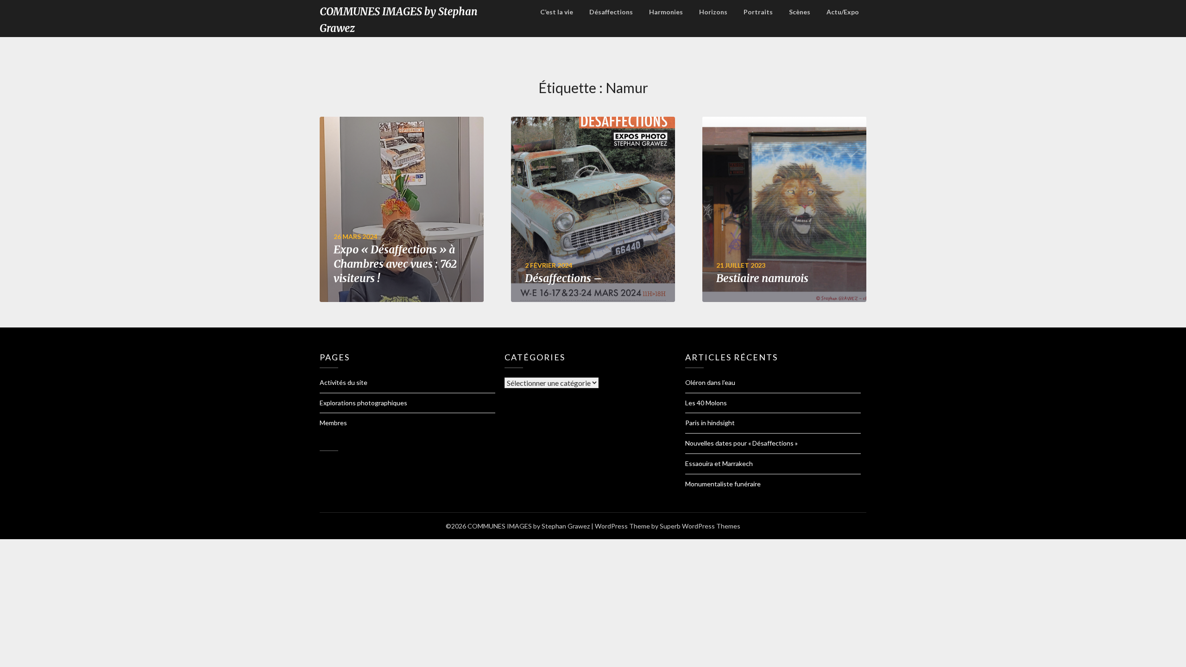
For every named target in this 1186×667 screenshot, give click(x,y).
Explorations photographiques (363, 403)
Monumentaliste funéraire (723, 484)
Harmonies (666, 12)
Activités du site (343, 382)
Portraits (758, 12)
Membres (333, 423)
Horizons (713, 12)
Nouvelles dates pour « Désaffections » (741, 443)
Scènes (799, 12)
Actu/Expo (842, 12)
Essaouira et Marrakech (719, 463)
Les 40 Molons (706, 403)
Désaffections (611, 12)
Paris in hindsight (710, 423)
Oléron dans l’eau (710, 382)
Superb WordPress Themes (700, 526)
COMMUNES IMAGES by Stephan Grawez (399, 20)
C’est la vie (556, 12)
